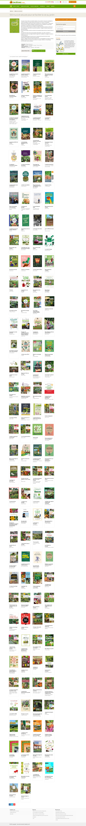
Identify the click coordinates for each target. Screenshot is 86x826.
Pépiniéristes (42, 6)
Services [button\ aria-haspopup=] (52, 6)
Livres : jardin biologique (19, 8)
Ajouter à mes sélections (39, 50)
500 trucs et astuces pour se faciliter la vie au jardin (30, 8)
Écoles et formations (34, 6)
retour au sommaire (18, 11)
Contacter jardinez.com (13, 812)
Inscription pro (73, 1)
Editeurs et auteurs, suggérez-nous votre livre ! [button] (66, 19)
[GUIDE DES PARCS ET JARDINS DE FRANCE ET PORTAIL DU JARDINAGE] (17, 1)
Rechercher (66, 31)
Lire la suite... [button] (66, 53)
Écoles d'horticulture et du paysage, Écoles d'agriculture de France (64, 815)
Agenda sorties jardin (25, 6)
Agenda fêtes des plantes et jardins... (60, 812)
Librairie (48, 6)
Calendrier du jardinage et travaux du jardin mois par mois (40, 815)
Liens (33, 818)
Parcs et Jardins (16, 6)
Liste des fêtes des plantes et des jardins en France (62, 818)
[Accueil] (11, 6)
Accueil (11, 8)
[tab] (19, 56)
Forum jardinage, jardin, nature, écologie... (38, 812)
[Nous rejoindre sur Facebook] (74, 6)
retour (12, 11)
